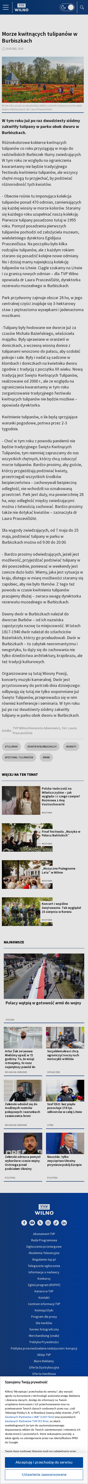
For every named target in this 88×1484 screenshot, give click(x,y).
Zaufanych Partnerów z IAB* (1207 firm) (29, 1417)
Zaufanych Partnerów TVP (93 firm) (26, 1421)
